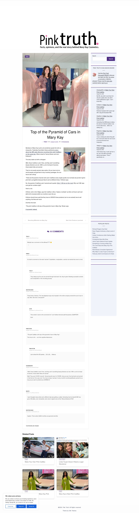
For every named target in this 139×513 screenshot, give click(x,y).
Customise (10, 506)
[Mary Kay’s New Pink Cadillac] (72, 479)
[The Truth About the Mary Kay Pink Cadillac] (38, 479)
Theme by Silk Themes (69, 510)
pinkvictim (29, 328)
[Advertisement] (69, 19)
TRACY (46, 142)
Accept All (31, 506)
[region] (21, 501)
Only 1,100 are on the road (65, 183)
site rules (109, 81)
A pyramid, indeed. (31, 209)
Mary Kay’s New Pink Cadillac (69, 494)
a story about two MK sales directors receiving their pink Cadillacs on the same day (43, 152)
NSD (64, 459)
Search (94, 56)
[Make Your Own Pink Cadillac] (38, 447)
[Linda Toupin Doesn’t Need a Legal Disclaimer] (72, 447)
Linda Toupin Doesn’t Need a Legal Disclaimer (71, 463)
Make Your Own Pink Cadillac (35, 462)
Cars (27, 56)
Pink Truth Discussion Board (103, 74)
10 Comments (65, 142)
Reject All (21, 506)
